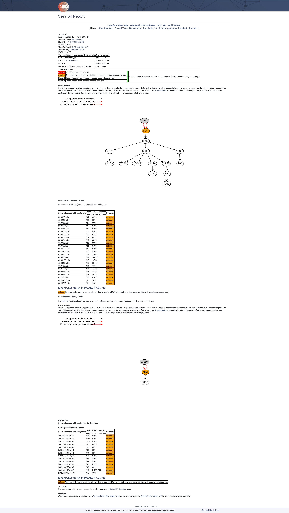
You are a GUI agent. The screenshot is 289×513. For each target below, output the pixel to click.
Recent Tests (121, 28)
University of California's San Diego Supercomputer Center (151, 510)
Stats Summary (106, 28)
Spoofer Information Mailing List (106, 496)
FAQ (159, 25)
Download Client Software (142, 25)
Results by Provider (187, 28)
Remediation (135, 28)
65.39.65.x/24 (77, 39)
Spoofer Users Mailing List (151, 496)
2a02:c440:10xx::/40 (80, 47)
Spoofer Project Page (118, 25)
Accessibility (207, 510)
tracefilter (65, 301)
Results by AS (150, 28)
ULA (77, 61)
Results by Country (167, 28)
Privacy (216, 510)
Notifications (174, 25)
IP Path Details (161, 90)
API (164, 25)
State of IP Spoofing (118, 489)
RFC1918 (69, 61)
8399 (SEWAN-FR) (77, 42)
